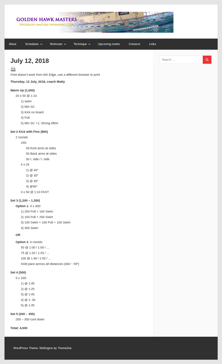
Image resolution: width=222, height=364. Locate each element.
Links (152, 44)
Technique (80, 44)
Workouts (56, 44)
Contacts (134, 44)
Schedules (32, 44)
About (12, 44)
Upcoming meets (109, 44)
